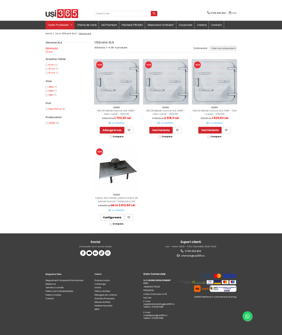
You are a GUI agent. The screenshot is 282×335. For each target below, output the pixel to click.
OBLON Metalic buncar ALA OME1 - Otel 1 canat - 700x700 (214, 112)
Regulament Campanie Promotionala (64, 280)
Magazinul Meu (54, 274)
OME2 (51, 86)
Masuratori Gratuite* (161, 25)
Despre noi (51, 284)
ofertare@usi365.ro (192, 255)
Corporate (185, 25)
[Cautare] (154, 13)
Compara (118, 136)
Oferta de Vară (87, 25)
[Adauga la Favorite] (129, 130)
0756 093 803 (192, 251)
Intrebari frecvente (103, 305)
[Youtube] (89, 253)
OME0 (51, 90)
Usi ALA (49, 51)
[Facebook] (83, 253)
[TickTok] (101, 253)
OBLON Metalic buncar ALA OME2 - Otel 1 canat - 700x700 (116, 112)
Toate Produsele (58, 25)
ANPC (97, 309)
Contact (216, 25)
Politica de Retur (102, 291)
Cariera (202, 25)
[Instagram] (108, 253)
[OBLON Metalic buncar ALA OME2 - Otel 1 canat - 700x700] (116, 81)
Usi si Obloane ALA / (66, 33)
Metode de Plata (102, 302)
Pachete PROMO (132, 25)
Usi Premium (109, 25)
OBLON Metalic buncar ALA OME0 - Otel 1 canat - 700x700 (165, 112)
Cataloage (100, 284)
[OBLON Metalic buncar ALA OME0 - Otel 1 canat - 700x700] (165, 81)
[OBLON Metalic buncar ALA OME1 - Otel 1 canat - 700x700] (214, 81)
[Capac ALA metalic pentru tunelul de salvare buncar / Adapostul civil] (116, 169)
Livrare (97, 287)
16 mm (51, 72)
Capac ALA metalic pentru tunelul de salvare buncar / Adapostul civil (116, 199)
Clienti (97, 274)
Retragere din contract (105, 294)
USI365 (51, 123)
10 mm (51, 68)
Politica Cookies (53, 294)
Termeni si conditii (55, 287)
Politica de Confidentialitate (59, 291)
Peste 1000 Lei (55, 109)
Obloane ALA (52, 48)
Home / (50, 33)
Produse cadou (102, 280)
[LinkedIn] (95, 253)
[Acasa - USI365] (62, 13)
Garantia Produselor (104, 298)
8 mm (51, 64)
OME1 (50, 94)
